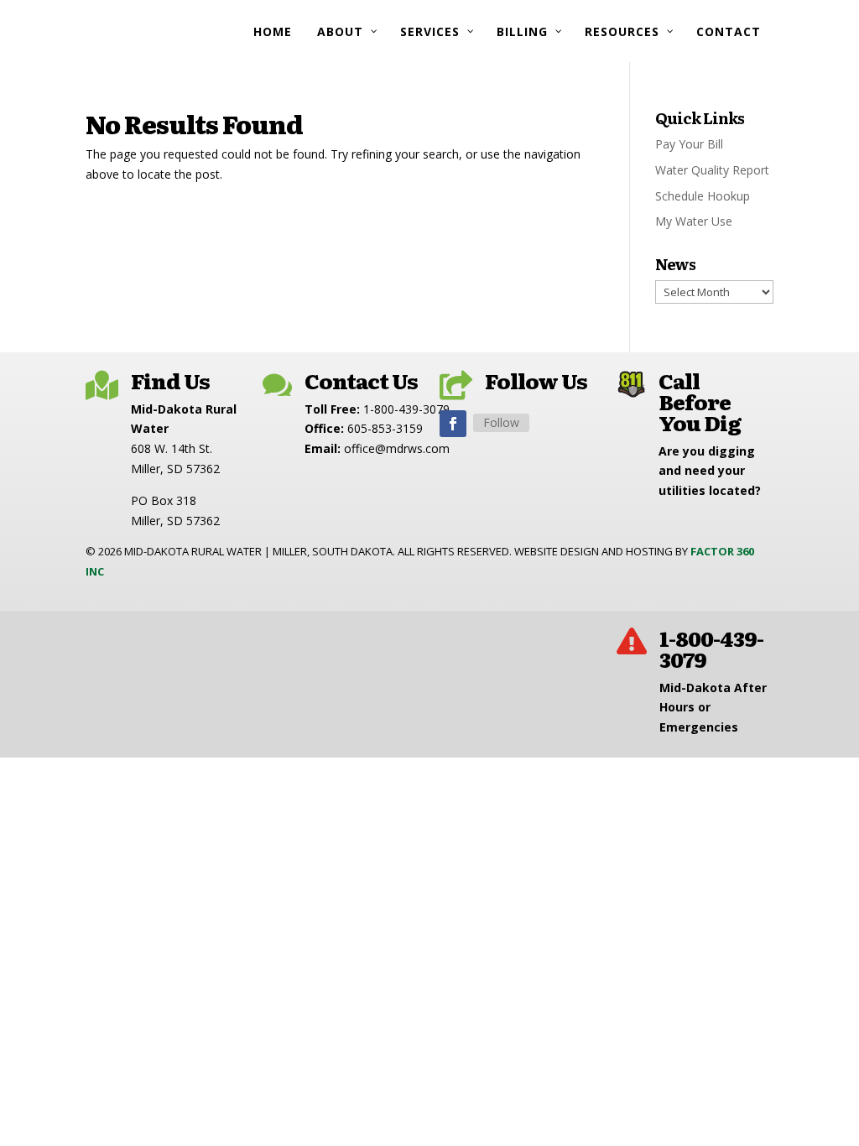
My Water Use (693, 221)
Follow (501, 422)
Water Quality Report (712, 170)
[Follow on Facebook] (453, 423)
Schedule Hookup (702, 196)
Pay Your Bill (689, 144)
